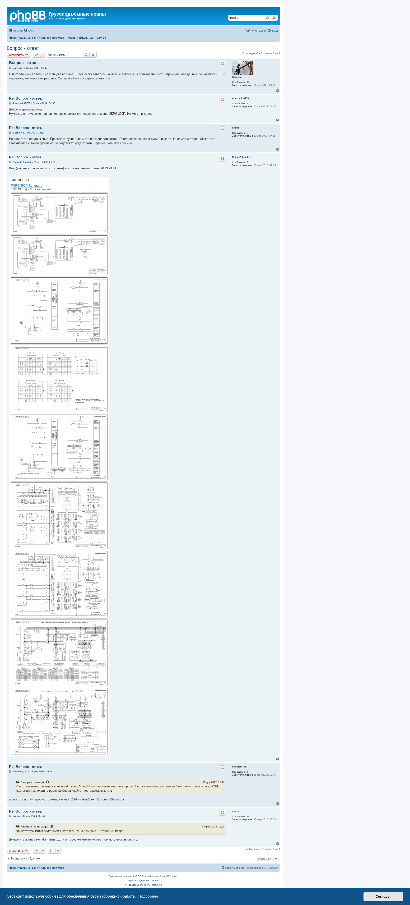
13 (248, 82)
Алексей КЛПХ (240, 98)
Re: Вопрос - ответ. (25, 98)
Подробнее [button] (148, 896)
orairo (235, 811)
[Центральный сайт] (28, 15)
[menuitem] (28, 30)
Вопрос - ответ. (23, 48)
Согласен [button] (383, 896)
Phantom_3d (239, 766)
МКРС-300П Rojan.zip (26, 185)
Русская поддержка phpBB (143, 880)
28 (248, 816)
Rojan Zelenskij (241, 157)
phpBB (135, 876)
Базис (235, 127)
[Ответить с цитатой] (222, 64)
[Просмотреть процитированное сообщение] (48, 782)
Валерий (237, 77)
